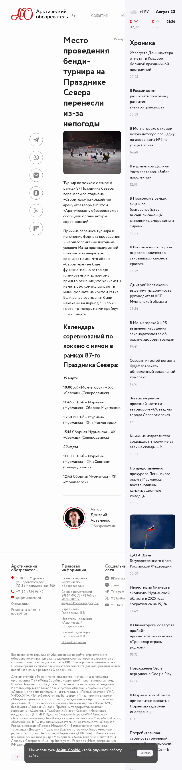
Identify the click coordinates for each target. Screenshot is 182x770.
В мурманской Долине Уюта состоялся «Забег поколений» (149, 172)
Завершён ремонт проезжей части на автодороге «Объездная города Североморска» (151, 407)
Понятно (144, 753)
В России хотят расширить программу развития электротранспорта (149, 99)
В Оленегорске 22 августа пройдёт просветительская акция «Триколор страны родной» (152, 636)
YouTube (117, 605)
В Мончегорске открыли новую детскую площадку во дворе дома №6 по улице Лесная (152, 137)
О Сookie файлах (73, 642)
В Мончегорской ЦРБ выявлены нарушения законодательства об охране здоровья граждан (152, 331)
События (99, 16)
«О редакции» (61, 670)
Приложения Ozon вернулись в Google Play (150, 671)
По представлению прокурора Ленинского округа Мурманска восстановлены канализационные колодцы (150, 482)
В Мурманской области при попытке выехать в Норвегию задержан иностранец (150, 704)
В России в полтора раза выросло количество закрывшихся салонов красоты (151, 256)
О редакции (20, 604)
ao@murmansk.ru (28, 598)
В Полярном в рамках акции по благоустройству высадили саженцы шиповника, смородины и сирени (152, 212)
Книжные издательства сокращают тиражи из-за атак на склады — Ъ (151, 441)
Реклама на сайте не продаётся (25, 611)
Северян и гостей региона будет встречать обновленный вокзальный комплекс (152, 369)
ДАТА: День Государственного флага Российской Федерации (151, 561)
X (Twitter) (118, 598)
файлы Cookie (68, 750)
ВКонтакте (119, 578)
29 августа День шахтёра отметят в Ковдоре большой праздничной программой (151, 61)
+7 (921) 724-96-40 (30, 592)
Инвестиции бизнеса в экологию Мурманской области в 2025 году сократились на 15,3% (150, 596)
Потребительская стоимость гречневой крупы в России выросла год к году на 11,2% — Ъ (151, 741)
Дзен (115, 585)
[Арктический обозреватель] (39, 14)
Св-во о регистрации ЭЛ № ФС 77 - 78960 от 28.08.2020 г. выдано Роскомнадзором (80, 597)
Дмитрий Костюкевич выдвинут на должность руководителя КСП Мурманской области (150, 293)
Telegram (117, 592)
